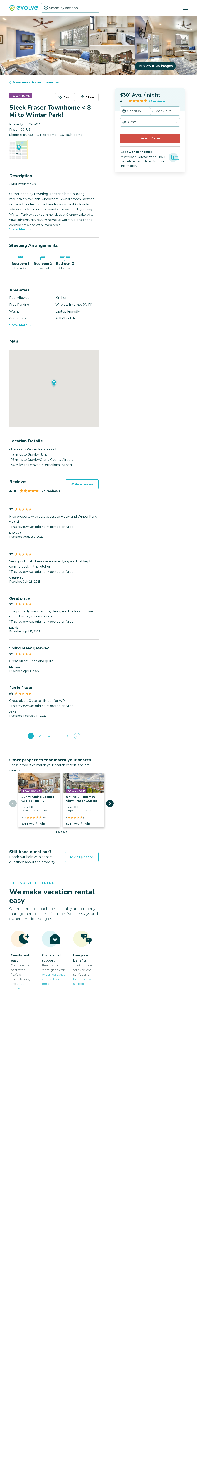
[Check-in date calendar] (124, 111)
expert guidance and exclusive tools (53, 979)
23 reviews (157, 101)
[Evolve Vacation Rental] (23, 8)
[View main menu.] (185, 8)
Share (90, 97)
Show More (18, 229)
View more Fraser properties (36, 82)
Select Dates (150, 138)
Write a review (82, 484)
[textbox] (70, 8)
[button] (150, 122)
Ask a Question (82, 857)
